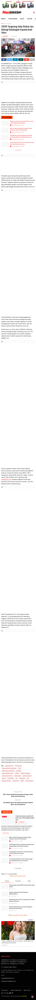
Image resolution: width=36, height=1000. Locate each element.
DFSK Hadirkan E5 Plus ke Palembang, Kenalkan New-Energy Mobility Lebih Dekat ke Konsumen (21, 136)
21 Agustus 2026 (17, 139)
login (6, 874)
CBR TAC (18, 770)
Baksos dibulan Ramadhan (9, 768)
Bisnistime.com (5, 963)
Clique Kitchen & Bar (7, 773)
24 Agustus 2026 (17, 125)
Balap (22, 19)
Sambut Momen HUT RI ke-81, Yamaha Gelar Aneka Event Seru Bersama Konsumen (22, 143)
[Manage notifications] (32, 996)
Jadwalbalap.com (5, 960)
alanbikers (5, 36)
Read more (6, 833)
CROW (17, 773)
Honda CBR (11, 778)
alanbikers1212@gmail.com (8, 981)
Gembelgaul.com (22, 961)
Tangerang (15, 780)
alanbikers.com (6, 479)
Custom (29, 19)
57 (23, 132)
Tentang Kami (4, 990)
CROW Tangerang (25, 773)
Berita (3, 19)
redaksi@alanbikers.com (7, 978)
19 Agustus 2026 (16, 862)
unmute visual (29, 780)
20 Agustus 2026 (17, 146)
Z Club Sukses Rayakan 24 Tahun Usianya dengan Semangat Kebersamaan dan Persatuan (21, 859)
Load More (18, 150)
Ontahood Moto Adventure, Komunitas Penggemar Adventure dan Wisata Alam (20, 907)
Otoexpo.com (15, 960)
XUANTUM (24, 996)
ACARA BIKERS (12, 19)
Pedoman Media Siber (15, 990)
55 (23, 146)
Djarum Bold (17, 775)
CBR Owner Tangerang (8, 770)
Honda (4, 778)
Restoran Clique (6, 780)
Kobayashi (22, 778)
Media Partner (27, 990)
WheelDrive (13, 961)
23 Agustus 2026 (17, 132)
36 (23, 125)
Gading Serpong (27, 775)
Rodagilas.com (14, 963)
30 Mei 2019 (14, 36)
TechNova (21, 963)
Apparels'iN (18, 765)
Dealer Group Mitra (7, 775)
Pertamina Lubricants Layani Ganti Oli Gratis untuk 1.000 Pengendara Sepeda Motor (21, 122)
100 (22, 862)
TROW (22, 780)
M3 (28, 778)
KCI (17, 778)
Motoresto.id (23, 960)
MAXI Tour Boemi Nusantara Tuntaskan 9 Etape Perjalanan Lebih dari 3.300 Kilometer (21, 129)
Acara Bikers (8, 23)
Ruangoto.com (5, 961)
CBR (19, 768)
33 (23, 139)
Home (2, 23)
